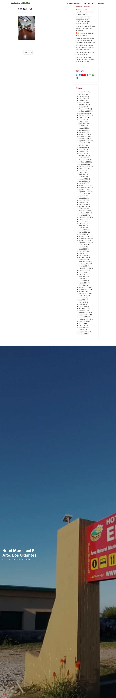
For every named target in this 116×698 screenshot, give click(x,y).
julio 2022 (82, 196)
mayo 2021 (82, 225)
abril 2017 (82, 329)
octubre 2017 (83, 317)
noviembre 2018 (84, 289)
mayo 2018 (82, 302)
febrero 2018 (83, 308)
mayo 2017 (82, 327)
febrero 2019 (83, 283)
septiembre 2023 (84, 166)
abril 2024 (82, 151)
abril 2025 (82, 126)
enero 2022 (82, 209)
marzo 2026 (83, 102)
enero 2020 (82, 259)
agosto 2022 (83, 194)
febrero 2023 (83, 181)
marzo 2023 (83, 179)
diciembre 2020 (84, 236)
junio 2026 (82, 96)
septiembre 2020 (84, 242)
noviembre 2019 (84, 264)
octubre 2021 (83, 215)
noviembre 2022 (84, 187)
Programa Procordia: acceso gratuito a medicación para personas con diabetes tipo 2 (85, 40)
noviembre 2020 (84, 238)
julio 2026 (82, 94)
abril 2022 (82, 202)
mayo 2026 (82, 98)
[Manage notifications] (4, 694)
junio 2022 (82, 198)
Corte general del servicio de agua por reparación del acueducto (85, 28)
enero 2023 (82, 183)
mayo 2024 (82, 149)
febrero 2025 (83, 130)
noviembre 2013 (84, 332)
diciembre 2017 (84, 313)
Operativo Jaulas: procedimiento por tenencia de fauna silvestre (85, 12)
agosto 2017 (83, 321)
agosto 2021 (83, 219)
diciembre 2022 (84, 185)
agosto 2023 (83, 168)
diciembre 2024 (84, 134)
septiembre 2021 (84, 217)
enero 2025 (82, 132)
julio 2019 (82, 272)
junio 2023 (82, 172)
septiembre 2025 (84, 115)
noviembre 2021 (84, 213)
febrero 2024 (83, 155)
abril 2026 (82, 100)
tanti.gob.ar (16, 3)
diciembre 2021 (84, 211)
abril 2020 (82, 253)
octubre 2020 (83, 240)
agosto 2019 (83, 270)
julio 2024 (82, 145)
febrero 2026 (83, 104)
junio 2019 (82, 274)
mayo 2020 (82, 251)
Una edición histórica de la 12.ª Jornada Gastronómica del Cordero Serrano (85, 47)
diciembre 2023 (84, 160)
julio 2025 (82, 119)
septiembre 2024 (84, 141)
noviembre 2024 (84, 136)
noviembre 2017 (84, 315)
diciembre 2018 (84, 287)
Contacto (101, 3)
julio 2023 (82, 170)
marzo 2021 (83, 230)
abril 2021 (82, 228)
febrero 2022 (83, 206)
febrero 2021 (83, 232)
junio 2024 (82, 147)
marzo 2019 (83, 281)
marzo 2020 (83, 255)
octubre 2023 (83, 164)
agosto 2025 (83, 117)
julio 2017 (82, 323)
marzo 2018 (83, 306)
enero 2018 (82, 310)
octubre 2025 (83, 113)
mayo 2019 (82, 276)
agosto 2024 (83, 143)
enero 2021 (82, 234)
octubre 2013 (83, 334)
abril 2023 (82, 177)
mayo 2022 (82, 200)
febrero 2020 (83, 257)
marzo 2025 (83, 128)
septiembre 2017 (84, 319)
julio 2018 (82, 298)
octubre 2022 (83, 189)
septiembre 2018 (84, 293)
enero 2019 (82, 285)
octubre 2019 (83, 266)
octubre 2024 (83, 138)
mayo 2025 (82, 124)
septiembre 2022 (84, 192)
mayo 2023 (82, 175)
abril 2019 (82, 279)
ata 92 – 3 (28, 52)
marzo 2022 (83, 204)
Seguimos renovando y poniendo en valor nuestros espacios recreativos (85, 59)
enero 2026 (82, 107)
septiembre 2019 (84, 268)
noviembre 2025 (84, 111)
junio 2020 (82, 249)
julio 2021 (82, 221)
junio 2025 (82, 121)
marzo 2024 (83, 153)
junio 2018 (82, 300)
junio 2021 (82, 223)
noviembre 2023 (84, 162)
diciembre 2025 (84, 109)
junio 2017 (82, 325)
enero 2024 (83, 158)
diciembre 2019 (84, 262)
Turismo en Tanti (89, 3)
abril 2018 (82, 304)
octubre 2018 (83, 291)
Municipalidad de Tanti (73, 3)
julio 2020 (82, 247)
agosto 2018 (83, 296)
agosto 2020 (83, 245)
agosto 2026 (83, 92)
